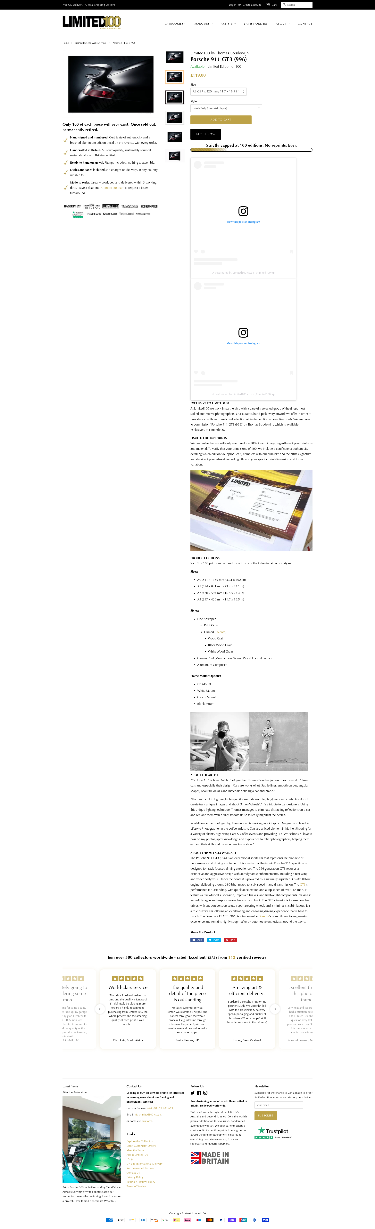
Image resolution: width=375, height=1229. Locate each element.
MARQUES (203, 23)
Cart (274, 4)
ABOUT (282, 23)
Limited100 (199, 1213)
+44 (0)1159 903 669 (160, 1108)
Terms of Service (136, 1186)
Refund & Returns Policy (141, 1182)
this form (147, 1121)
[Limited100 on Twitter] (192, 1093)
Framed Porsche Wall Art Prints (90, 42)
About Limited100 (137, 1154)
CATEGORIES (174, 23)
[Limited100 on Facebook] (199, 1093)
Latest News (70, 1086)
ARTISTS (227, 23)
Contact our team (112, 188)
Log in (232, 4)
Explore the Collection (140, 1141)
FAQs (130, 1159)
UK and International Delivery (144, 1163)
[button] (100, 1009)
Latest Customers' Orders (141, 1145)
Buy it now (205, 134)
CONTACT (305, 23)
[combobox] (296, 5)
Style (193, 101)
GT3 (303, 884)
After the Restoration (74, 1092)
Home (65, 42)
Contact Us (133, 1172)
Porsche (264, 916)
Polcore (220, 632)
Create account (252, 4)
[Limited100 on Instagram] (205, 1093)
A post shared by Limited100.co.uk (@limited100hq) (243, 272)
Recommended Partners (140, 1168)
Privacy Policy (135, 1177)
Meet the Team (135, 1150)
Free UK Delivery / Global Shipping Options (88, 4)
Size (193, 84)
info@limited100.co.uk (147, 1114)
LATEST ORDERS (256, 23)
